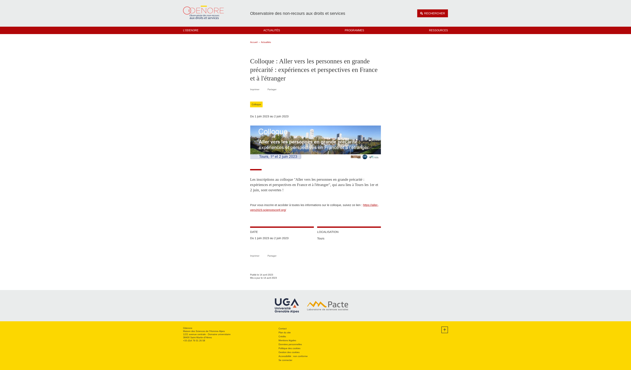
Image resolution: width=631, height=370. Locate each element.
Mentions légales (287, 340)
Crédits (282, 336)
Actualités (271, 30)
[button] (280, 89)
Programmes (354, 30)
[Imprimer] (263, 89)
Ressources (438, 30)
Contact (283, 328)
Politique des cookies (289, 348)
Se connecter (285, 360)
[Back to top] (444, 330)
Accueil (253, 42)
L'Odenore (191, 30)
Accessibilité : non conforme (293, 356)
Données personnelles (290, 344)
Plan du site (285, 332)
